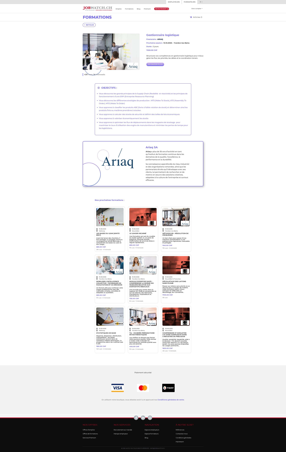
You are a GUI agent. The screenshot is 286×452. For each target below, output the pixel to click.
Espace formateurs (151, 434)
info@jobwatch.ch (157, 448)
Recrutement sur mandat (123, 430)
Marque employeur (121, 434)
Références (180, 430)
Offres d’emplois (89, 430)
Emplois (118, 9)
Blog (138, 9)
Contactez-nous (181, 434)
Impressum (180, 442)
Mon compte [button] (196, 8)
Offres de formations (90, 434)
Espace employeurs (152, 430)
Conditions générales (183, 438)
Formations (129, 9)
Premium (147, 9)
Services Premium (89, 438)
